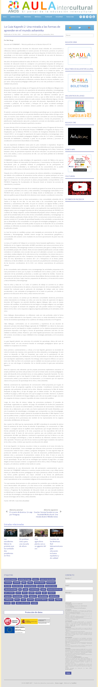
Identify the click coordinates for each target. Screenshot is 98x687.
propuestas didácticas (41, 599)
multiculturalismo (54, 596)
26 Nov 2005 (17, 34)
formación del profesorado (54, 589)
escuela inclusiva (34, 589)
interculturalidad (17, 596)
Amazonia (25, 34)
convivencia (8, 582)
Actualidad (59, 17)
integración (8, 596)
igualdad (31, 592)
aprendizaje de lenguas (25, 579)
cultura (24, 582)
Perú (52, 34)
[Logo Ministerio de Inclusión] (36, 625)
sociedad (7, 603)
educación (40, 586)
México (17, 599)
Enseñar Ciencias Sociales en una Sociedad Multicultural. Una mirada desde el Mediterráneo (46, 514)
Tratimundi (48, 17)
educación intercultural (11, 589)
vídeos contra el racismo (23, 603)
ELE (20, 589)
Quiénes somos (15, 17)
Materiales (27, 17)
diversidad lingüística (30, 586)
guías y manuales (44, 34)
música (23, 599)
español (43, 589)
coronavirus (17, 582)
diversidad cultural (17, 586)
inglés (44, 592)
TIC (13, 603)
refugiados (58, 599)
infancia (38, 592)
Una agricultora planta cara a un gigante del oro (40, 544)
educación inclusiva (51, 586)
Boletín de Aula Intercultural (48, 579)
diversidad (7, 586)
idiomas (25, 592)
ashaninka (33, 34)
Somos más (70, 17)
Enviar (68, 673)
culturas (30, 582)
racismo (51, 599)
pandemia (30, 599)
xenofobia (34, 603)
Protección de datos (33, 612)
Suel (74, 683)
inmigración (52, 592)
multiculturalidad (43, 596)
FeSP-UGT (29, 683)
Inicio (5, 17)
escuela (25, 589)
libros (25, 596)
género (18, 592)
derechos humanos (40, 582)
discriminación (51, 582)
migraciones (33, 596)
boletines (35, 579)
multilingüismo (9, 599)
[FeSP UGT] (12, 625)
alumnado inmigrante (10, 579)
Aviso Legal (58, 683)
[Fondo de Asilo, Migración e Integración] (14, 633)
